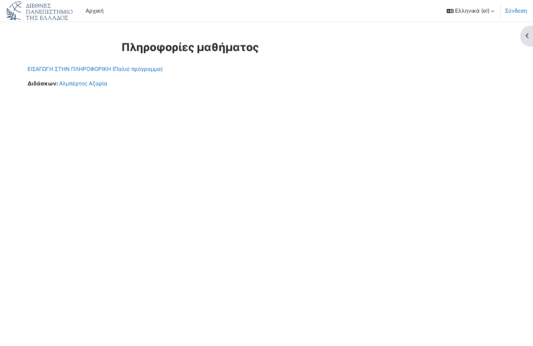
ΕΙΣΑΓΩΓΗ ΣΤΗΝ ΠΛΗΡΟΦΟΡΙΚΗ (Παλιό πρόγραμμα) (95, 69)
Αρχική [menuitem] (95, 10)
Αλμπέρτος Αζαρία (83, 83)
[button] (470, 11)
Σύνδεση (516, 10)
